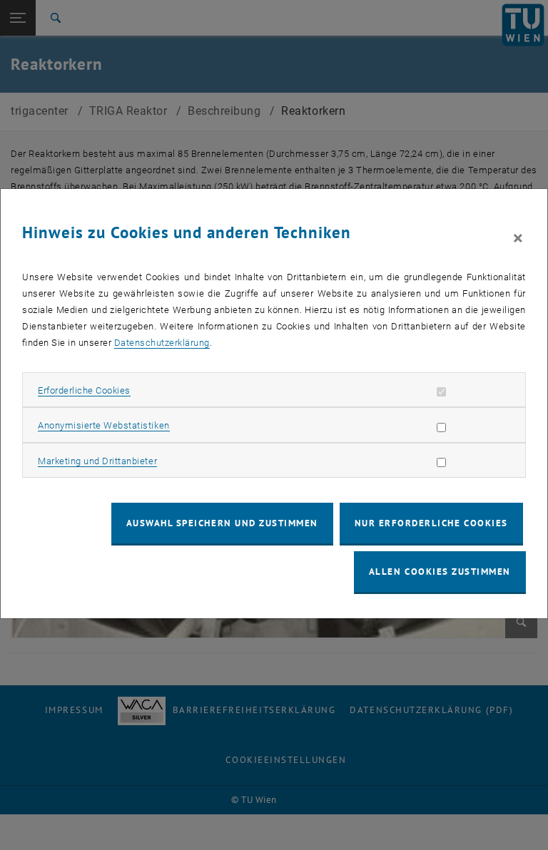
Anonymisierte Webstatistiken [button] (103, 425)
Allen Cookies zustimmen (440, 571)
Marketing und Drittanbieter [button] (97, 461)
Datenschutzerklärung (162, 342)
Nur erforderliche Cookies (431, 523)
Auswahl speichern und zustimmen (222, 523)
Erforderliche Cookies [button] (84, 390)
